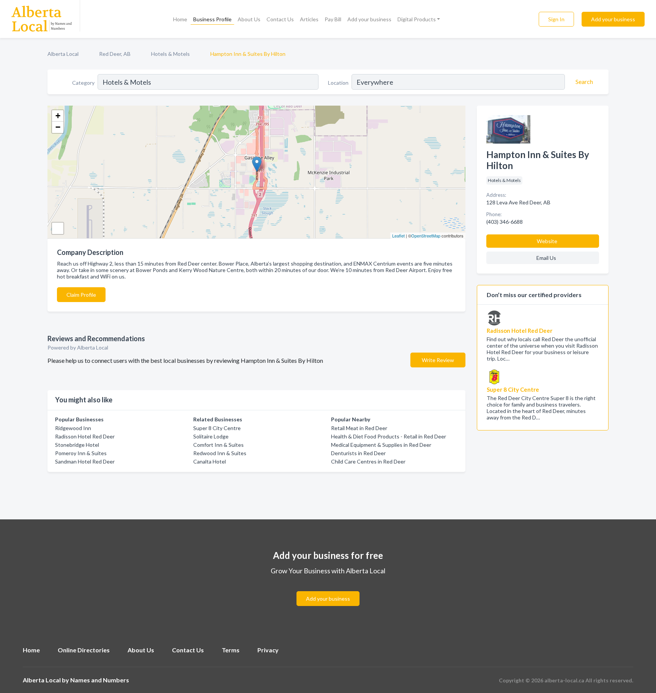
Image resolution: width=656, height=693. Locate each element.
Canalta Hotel (209, 461)
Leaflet (398, 236)
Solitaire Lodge (211, 436)
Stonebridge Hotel (77, 444)
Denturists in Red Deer (358, 453)
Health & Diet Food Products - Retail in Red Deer (388, 436)
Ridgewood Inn (73, 428)
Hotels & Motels (170, 54)
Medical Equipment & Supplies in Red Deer (381, 444)
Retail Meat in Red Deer (359, 428)
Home (180, 19)
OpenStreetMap (425, 236)
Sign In (556, 19)
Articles (309, 19)
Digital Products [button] (416, 19)
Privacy (268, 649)
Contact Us (280, 19)
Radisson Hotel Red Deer (85, 436)
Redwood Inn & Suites (219, 453)
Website (547, 241)
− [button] (57, 127)
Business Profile (212, 19)
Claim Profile (81, 294)
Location (338, 82)
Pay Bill (333, 19)
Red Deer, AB (115, 54)
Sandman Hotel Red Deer (85, 461)
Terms (231, 649)
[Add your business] (328, 589)
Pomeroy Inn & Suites (81, 453)
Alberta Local (63, 54)
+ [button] (57, 115)
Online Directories (84, 649)
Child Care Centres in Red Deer (368, 461)
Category (83, 82)
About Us (249, 19)
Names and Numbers (99, 680)
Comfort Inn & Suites (218, 444)
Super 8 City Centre (217, 428)
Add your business (369, 19)
